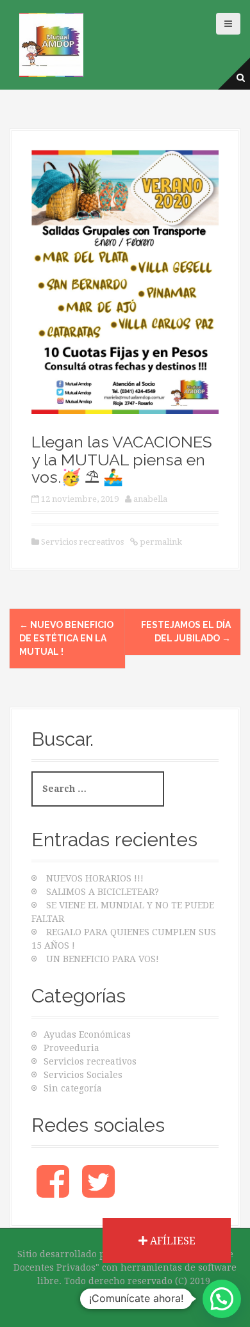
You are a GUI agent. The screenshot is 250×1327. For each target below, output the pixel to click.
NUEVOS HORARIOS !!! (95, 878)
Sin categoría (73, 1088)
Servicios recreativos (82, 542)
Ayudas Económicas (87, 1034)
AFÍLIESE (171, 1241)
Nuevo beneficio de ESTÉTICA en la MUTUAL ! (66, 638)
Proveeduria (71, 1048)
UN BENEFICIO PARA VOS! (102, 959)
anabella (150, 499)
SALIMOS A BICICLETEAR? (102, 892)
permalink (160, 542)
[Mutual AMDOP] (51, 44)
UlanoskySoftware (125, 1294)
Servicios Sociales (83, 1075)
